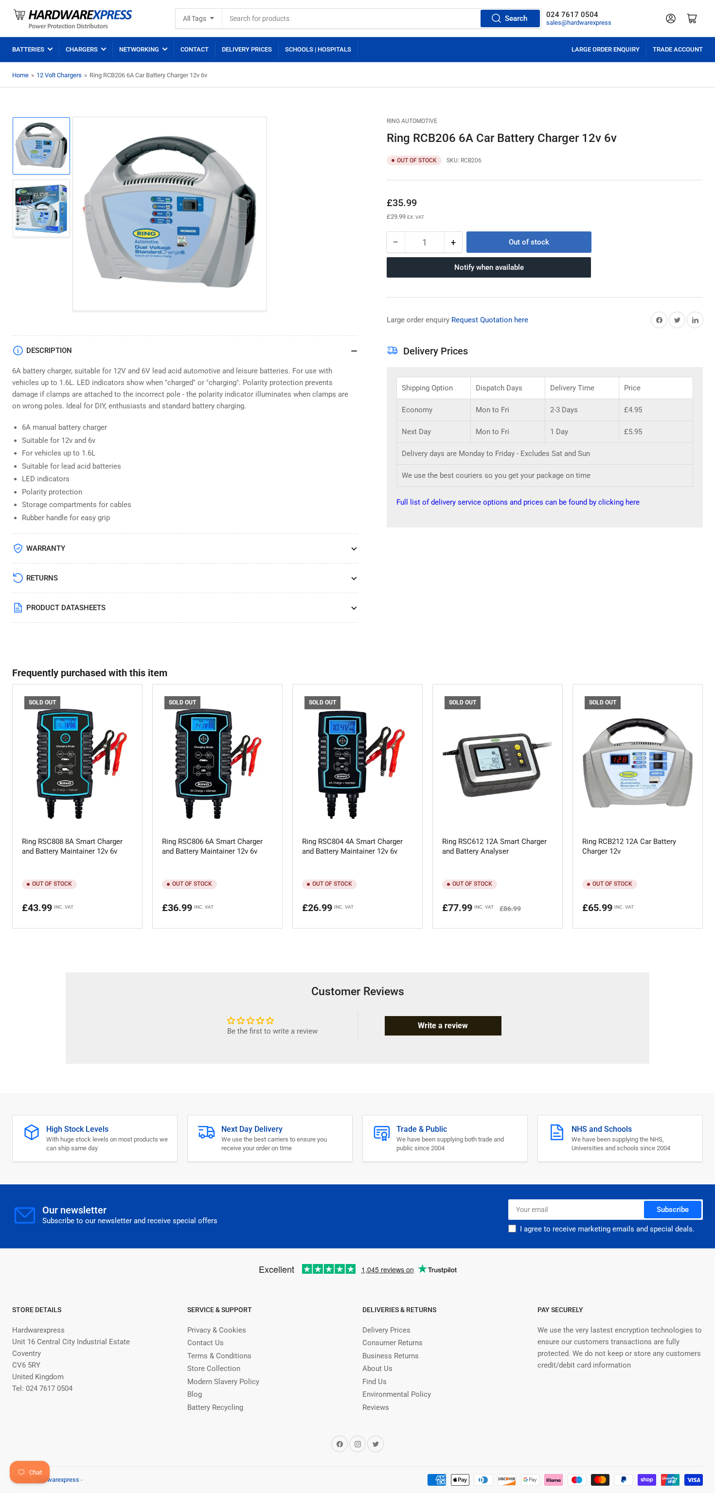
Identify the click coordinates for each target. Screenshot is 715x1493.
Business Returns (390, 1356)
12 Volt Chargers (59, 75)
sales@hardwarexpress (578, 22)
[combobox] (382, 18)
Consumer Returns (392, 1342)
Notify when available (489, 267)
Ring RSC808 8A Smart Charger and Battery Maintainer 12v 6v (72, 846)
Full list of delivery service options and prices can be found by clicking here (518, 502)
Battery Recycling (215, 1407)
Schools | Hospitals (318, 49)
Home (20, 75)
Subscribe (673, 1209)
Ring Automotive (412, 121)
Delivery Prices (247, 49)
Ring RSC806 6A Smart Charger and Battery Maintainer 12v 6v (212, 846)
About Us (377, 1368)
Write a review (443, 1025)
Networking (139, 49)
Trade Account (678, 49)
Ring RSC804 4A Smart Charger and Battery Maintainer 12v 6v (352, 846)
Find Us (374, 1381)
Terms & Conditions (219, 1356)
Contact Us (205, 1342)
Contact (194, 49)
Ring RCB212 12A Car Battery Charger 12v (629, 846)
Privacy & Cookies (216, 1330)
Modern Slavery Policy (223, 1381)
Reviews (375, 1407)
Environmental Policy (396, 1394)
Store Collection (213, 1368)
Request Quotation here (489, 320)
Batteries (28, 49)
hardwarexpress (57, 1479)
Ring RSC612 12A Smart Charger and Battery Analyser (494, 846)
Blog (194, 1394)
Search (516, 18)
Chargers (82, 49)
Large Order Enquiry (606, 49)
